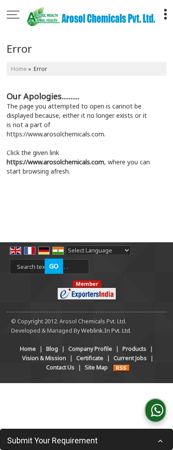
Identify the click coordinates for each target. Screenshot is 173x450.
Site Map (96, 367)
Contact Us (60, 367)
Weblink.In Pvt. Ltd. (106, 330)
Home (19, 69)
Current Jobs (130, 358)
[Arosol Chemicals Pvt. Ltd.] (91, 15)
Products (134, 349)
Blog (52, 349)
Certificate (89, 358)
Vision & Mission (44, 358)
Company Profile (90, 349)
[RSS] (122, 367)
